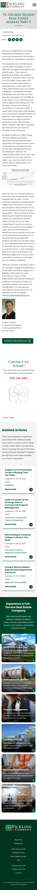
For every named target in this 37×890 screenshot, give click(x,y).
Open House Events (18, 849)
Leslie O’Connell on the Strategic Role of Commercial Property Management (16, 503)
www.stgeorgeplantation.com (17, 295)
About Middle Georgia (18, 856)
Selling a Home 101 (18, 869)
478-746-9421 (18, 378)
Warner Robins (21, 552)
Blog (18, 860)
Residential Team (18, 853)
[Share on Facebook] (9, 39)
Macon (19, 550)
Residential (9, 485)
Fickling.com (18, 843)
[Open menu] (34, 5)
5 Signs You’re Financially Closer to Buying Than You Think (18, 472)
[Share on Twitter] (13, 39)
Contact (19, 873)
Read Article (10, 489)
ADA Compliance (21, 884)
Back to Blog (8, 32)
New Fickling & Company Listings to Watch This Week (18, 537)
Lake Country (10, 550)
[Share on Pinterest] (17, 39)
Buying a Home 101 (18, 866)
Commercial (10, 517)
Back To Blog (9, 418)
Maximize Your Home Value (16, 341)
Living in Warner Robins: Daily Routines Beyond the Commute (18, 570)
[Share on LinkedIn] (21, 39)
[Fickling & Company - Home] (13, 5)
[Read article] (31, 489)
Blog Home (18, 840)
